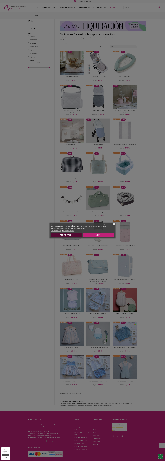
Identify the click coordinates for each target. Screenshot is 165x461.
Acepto (99, 235)
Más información (56, 231)
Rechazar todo (66, 235)
